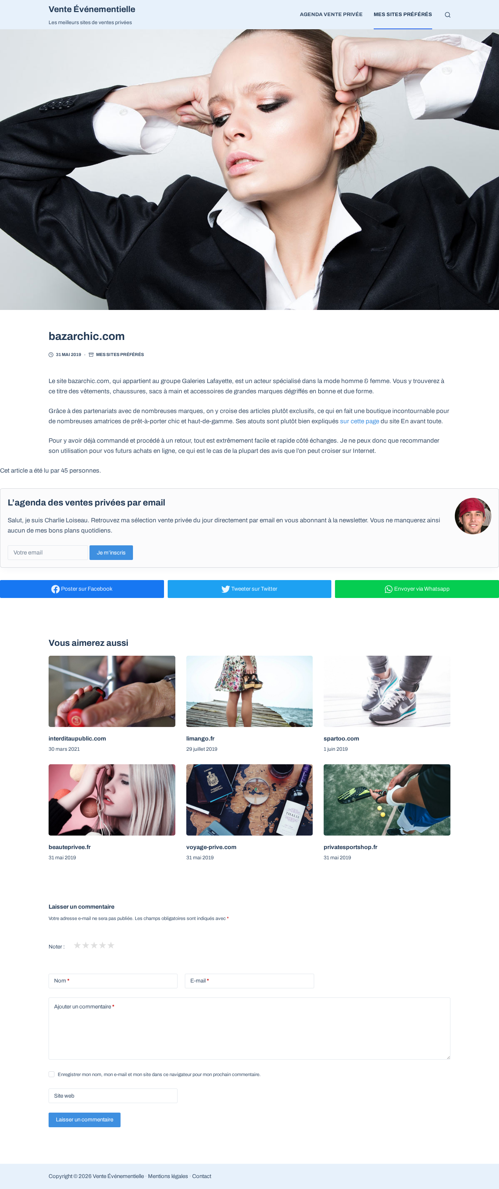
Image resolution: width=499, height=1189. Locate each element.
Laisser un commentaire (84, 1119)
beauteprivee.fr (70, 847)
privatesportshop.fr (350, 847)
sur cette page (359, 421)
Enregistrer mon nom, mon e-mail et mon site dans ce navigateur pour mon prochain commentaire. (159, 1074)
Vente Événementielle (92, 9)
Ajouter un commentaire (84, 1007)
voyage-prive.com (211, 847)
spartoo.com (341, 738)
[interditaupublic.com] (112, 691)
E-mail (199, 981)
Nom (61, 981)
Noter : (57, 947)
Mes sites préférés (403, 14)
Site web (64, 1096)
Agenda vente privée (331, 14)
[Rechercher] (447, 15)
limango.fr (200, 738)
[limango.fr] (249, 691)
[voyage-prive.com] (249, 800)
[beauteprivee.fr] (112, 800)
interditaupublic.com (77, 738)
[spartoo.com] (387, 691)
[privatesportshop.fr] (387, 800)
